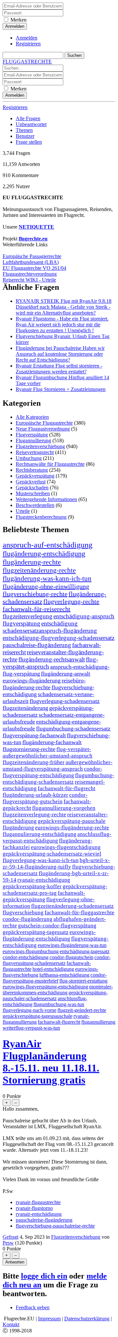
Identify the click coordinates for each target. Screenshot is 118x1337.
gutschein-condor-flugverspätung (57, 925)
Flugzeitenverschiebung (40, 446)
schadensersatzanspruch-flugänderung (50, 630)
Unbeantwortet (31, 124)
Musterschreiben (33, 493)
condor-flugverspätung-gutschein (45, 798)
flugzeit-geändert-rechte (81, 1010)
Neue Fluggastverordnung (43, 429)
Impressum (49, 1318)
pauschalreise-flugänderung (37, 645)
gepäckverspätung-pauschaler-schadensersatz (55, 995)
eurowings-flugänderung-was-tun (72, 945)
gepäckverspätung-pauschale (72, 821)
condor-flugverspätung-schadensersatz (56, 960)
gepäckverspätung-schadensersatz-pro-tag (55, 889)
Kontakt (11, 1324)
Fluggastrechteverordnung (30, 274)
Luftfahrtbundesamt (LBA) (31, 262)
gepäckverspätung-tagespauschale (37, 1016)
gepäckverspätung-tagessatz (36, 932)
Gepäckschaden (32, 487)
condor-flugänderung (27, 919)
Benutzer (25, 136)
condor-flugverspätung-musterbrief (55, 978)
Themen (24, 130)
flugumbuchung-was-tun (58, 1004)
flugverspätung (21, 623)
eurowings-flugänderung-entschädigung (49, 935)
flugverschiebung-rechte (35, 593)
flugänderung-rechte (32, 562)
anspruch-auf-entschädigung (47, 545)
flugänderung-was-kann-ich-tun (47, 578)
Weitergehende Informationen (46, 499)
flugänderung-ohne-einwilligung (46, 586)
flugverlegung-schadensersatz (65, 701)
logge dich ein (44, 1276)
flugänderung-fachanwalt (52, 742)
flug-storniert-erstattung (83, 981)
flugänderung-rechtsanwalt (51, 659)
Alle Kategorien (32, 417)
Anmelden (26, 38)
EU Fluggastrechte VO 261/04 (34, 268)
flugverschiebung (23, 912)
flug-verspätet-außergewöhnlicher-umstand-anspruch (47, 752)
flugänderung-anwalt (65, 673)
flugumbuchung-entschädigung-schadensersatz (58, 778)
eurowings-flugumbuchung (31, 951)
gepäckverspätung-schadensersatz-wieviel (52, 854)
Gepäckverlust (31, 481)
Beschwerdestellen (35, 505)
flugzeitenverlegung (27, 616)
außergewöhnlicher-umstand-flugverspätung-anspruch (57, 765)
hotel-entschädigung (53, 969)
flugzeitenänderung (25, 708)
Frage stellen (29, 142)
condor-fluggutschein (71, 957)
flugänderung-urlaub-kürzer (35, 795)
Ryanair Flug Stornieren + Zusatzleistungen (61, 389)
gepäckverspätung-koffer (32, 886)
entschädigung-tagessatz (84, 951)
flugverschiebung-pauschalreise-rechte (55, 1226)
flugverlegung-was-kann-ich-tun (41, 860)
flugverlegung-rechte (71, 601)
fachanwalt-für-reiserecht (36, 608)
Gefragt (10, 1237)
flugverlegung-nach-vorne (29, 1010)
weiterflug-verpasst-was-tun (31, 1028)
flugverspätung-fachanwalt (34, 735)
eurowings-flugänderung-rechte (72, 827)
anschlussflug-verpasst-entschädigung (57, 837)
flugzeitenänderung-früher (34, 762)
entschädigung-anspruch (83, 616)
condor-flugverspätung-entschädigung (52, 772)
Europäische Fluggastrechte (44, 423)
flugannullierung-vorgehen (63, 808)
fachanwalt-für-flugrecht (66, 788)
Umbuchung (29, 458)
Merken (18, 20)
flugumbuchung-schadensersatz (73, 728)
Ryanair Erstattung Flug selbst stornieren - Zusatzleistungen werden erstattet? (59, 368)
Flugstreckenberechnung (41, 517)
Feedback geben (32, 1307)
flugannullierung (98, 1022)
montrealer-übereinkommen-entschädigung (58, 989)
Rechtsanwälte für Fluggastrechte (50, 464)
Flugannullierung (33, 440)
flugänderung (18, 827)
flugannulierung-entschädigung (39, 834)
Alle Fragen (28, 118)
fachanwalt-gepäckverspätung (44, 896)
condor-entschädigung (26, 957)
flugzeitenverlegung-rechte (34, 814)
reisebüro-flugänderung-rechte (44, 684)
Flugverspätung (32, 434)
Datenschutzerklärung (86, 1318)
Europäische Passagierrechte (32, 256)
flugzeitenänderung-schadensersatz (72, 906)
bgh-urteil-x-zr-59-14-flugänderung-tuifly (56, 863)
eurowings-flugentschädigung (66, 847)
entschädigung (59, 623)
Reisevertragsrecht (35, 452)
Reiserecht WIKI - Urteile (29, 280)
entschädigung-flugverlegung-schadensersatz (58, 637)
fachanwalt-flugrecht (59, 1022)
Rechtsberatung (32, 470)
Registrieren (28, 43)
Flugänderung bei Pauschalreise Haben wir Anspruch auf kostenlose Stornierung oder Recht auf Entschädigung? (60, 354)
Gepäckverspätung (35, 476)
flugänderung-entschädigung (44, 553)
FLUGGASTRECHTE (27, 61)
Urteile (23, 511)
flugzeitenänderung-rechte (39, 570)
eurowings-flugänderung (32, 680)
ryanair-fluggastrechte (38, 1202)
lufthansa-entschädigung (64, 975)
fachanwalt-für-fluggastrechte (79, 912)
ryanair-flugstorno (34, 1208)
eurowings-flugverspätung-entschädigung (45, 986)
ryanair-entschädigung (43, 880)
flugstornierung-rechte (29, 749)
